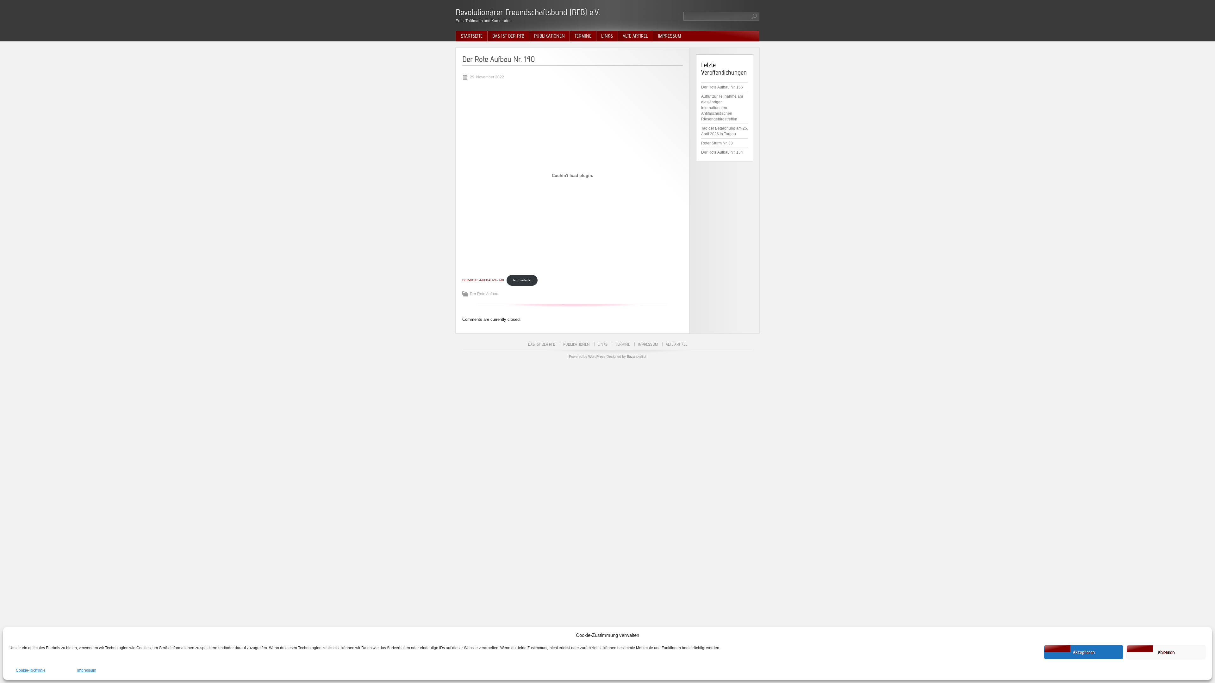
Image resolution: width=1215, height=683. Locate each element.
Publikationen (549, 36)
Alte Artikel (635, 36)
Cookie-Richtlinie (31, 670)
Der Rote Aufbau (484, 294)
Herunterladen (522, 280)
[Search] (754, 16)
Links (607, 36)
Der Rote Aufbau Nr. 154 (722, 152)
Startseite (472, 36)
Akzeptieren (1084, 652)
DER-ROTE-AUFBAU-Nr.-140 (483, 280)
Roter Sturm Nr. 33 (717, 143)
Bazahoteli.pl (636, 356)
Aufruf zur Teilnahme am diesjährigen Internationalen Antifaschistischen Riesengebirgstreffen (722, 107)
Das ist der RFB (508, 36)
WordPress (597, 356)
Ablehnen (1166, 652)
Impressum (86, 670)
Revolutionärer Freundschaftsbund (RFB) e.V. (528, 12)
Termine (583, 36)
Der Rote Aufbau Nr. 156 (722, 87)
